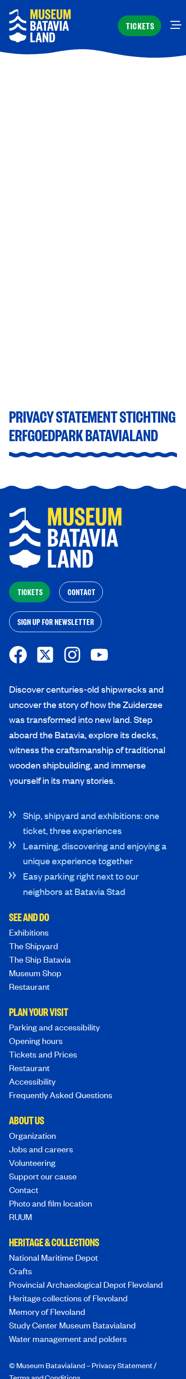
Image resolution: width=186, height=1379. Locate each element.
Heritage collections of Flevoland (68, 1298)
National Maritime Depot (53, 1257)
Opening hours (36, 1040)
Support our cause (43, 1176)
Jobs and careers (41, 1149)
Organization (32, 1135)
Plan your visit (38, 1013)
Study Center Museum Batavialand (72, 1325)
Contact (23, 1189)
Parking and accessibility (54, 1027)
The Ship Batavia (40, 959)
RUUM (20, 1216)
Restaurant (29, 986)
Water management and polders (68, 1338)
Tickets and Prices (43, 1054)
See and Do (29, 918)
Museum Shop (35, 972)
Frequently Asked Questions (60, 1094)
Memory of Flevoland (47, 1311)
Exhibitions (29, 932)
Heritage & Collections (54, 1243)
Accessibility (32, 1081)
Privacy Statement (122, 1365)
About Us (26, 1121)
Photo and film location (50, 1203)
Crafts (20, 1271)
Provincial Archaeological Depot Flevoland (86, 1284)
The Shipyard (33, 945)
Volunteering (32, 1162)
